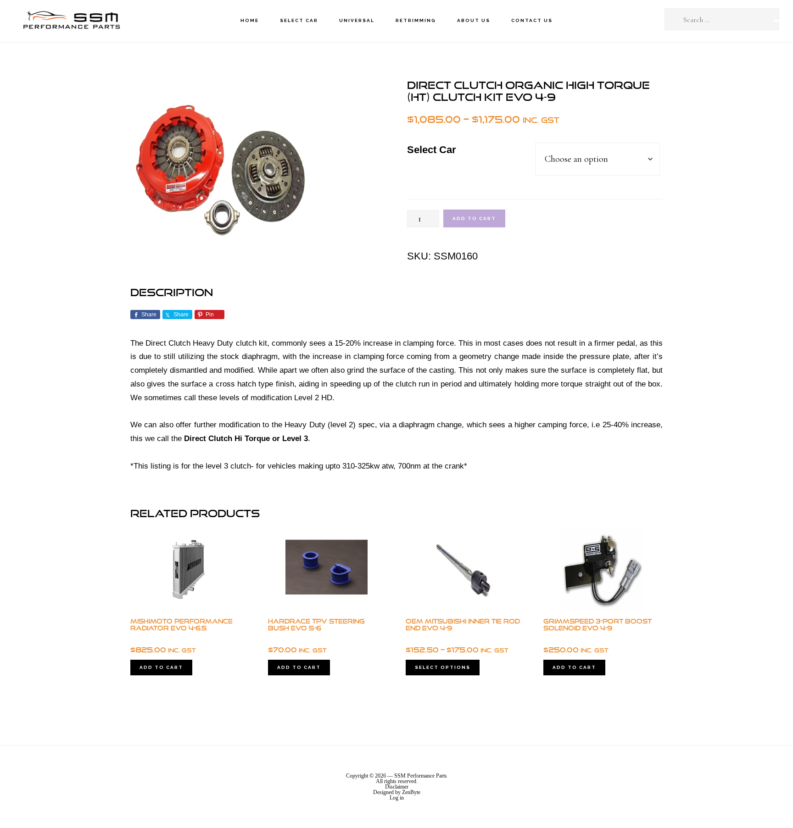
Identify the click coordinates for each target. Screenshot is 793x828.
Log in (397, 798)
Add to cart (474, 218)
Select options (442, 667)
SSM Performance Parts (71, 20)
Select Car (431, 149)
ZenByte (411, 792)
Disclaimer (396, 787)
